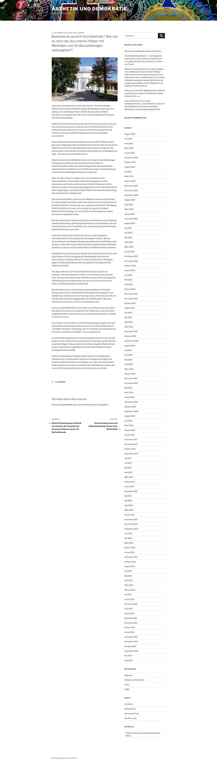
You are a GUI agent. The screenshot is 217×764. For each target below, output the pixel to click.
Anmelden (128, 704)
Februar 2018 (129, 430)
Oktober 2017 (130, 449)
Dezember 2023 (131, 219)
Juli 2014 (128, 571)
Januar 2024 (129, 214)
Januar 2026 (129, 153)
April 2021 (128, 322)
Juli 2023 (128, 228)
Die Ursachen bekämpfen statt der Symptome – (143, 51)
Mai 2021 (128, 317)
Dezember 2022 (131, 256)
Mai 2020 (128, 360)
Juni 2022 (128, 275)
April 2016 (128, 505)
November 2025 (131, 157)
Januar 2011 (129, 632)
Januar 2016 (129, 515)
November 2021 (131, 298)
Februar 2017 (129, 482)
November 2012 (131, 604)
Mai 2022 (128, 280)
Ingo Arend (78, 33)
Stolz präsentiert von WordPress (64, 758)
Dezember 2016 (131, 491)
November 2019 (131, 383)
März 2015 (128, 543)
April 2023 (128, 242)
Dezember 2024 (131, 186)
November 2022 (131, 261)
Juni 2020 (128, 355)
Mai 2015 (128, 538)
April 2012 (128, 609)
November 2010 (131, 641)
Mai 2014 (128, 576)
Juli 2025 (128, 172)
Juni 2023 (128, 233)
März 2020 (128, 369)
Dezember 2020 (131, 331)
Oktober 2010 (130, 646)
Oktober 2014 (130, 562)
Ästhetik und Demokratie (89, 9)
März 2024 (128, 209)
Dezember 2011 (130, 618)
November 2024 (131, 190)
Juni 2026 (128, 139)
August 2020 (129, 345)
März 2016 (128, 510)
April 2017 (128, 472)
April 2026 (128, 143)
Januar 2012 (129, 613)
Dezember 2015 (131, 519)
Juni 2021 (128, 313)
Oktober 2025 (130, 162)
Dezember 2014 (131, 557)
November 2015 (131, 524)
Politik (126, 689)
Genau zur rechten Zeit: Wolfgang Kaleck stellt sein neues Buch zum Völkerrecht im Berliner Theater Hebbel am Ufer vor (144, 93)
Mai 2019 (128, 388)
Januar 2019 (129, 397)
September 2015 (131, 529)
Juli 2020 (128, 350)
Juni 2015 (128, 533)
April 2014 (128, 580)
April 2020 (128, 364)
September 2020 (131, 341)
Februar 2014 (129, 590)
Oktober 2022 (130, 266)
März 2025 (128, 176)
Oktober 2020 (130, 336)
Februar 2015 (129, 547)
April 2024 (128, 204)
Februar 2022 (129, 289)
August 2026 (129, 134)
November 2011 (131, 623)
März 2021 (128, 327)
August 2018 (129, 416)
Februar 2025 (129, 181)
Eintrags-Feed (130, 709)
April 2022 (128, 284)
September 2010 (131, 651)
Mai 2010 (128, 656)
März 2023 (128, 247)
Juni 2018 (128, 421)
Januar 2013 (129, 599)
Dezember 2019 (131, 378)
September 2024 (131, 195)
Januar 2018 (129, 435)
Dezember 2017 (130, 439)
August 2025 (129, 167)
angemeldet (66, 404)
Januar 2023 (129, 251)
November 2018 (131, 402)
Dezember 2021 (130, 294)
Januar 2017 (129, 486)
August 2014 (129, 566)
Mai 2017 (128, 468)
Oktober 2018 (130, 407)
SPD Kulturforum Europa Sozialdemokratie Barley (143, 734)
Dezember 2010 (131, 637)
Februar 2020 (129, 374)
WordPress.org (130, 718)
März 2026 (128, 148)
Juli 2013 (128, 594)
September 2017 (131, 454)
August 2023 (129, 223)
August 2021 (129, 308)
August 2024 (129, 200)
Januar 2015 (129, 552)
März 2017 (128, 477)
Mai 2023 (128, 237)
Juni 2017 (128, 463)
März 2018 (128, 425)
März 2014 (128, 585)
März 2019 (128, 392)
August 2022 (129, 270)
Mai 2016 (128, 500)
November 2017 (131, 444)
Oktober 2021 (130, 303)
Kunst (126, 684)
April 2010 (128, 660)
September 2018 (131, 411)
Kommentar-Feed (131, 713)
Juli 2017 (127, 458)
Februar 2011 (129, 627)
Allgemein (60, 382)
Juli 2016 (128, 496)
